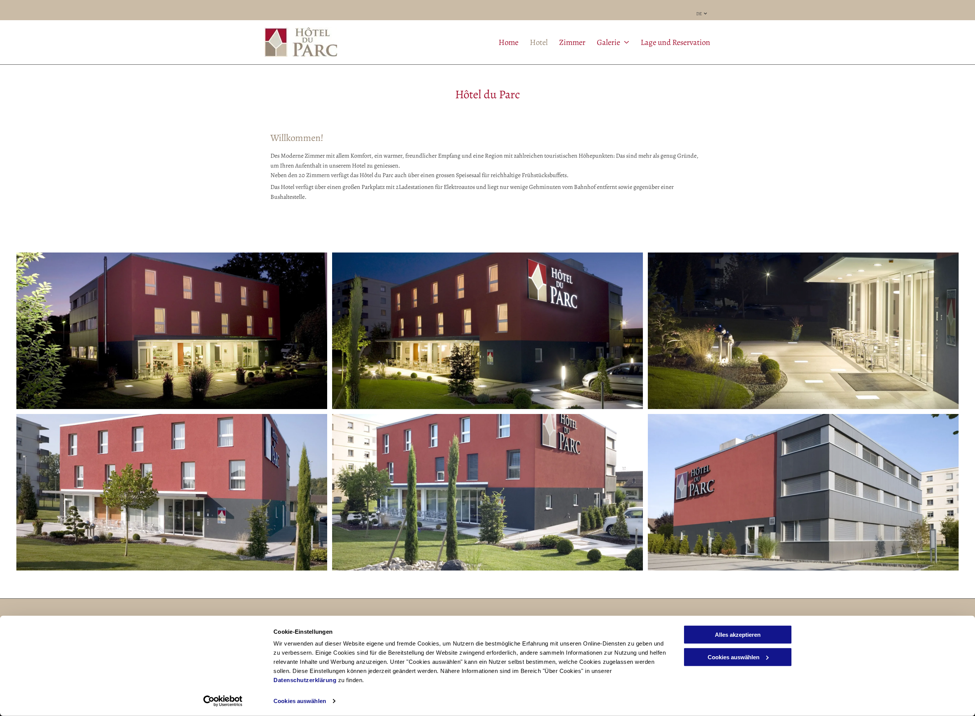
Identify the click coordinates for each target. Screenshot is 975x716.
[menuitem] (502, 42)
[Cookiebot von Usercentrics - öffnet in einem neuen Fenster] (223, 701)
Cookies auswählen (299, 701)
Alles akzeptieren (738, 634)
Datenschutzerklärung (304, 680)
